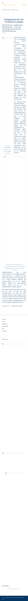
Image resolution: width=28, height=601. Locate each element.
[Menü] (25, 5)
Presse (3, 321)
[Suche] (22, 5)
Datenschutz (4, 324)
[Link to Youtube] (18, 589)
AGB (3, 328)
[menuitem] (22, 5)
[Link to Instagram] (15, 589)
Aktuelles (3, 32)
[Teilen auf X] (12, 589)
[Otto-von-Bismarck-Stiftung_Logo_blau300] (11, 5)
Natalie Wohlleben (17, 306)
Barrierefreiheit (5, 326)
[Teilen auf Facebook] (9, 589)
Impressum (4, 330)
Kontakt (3, 319)
